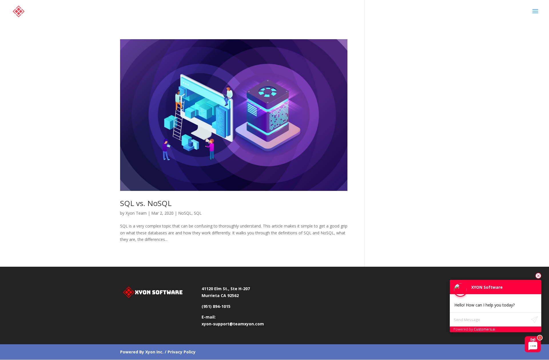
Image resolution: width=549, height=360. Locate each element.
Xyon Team (136, 213)
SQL (198, 213)
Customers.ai (484, 329)
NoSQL (185, 213)
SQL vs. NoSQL (146, 203)
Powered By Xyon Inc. (142, 352)
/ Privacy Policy (180, 352)
